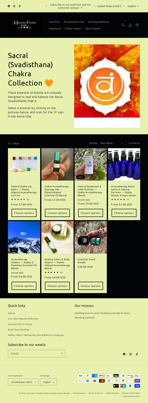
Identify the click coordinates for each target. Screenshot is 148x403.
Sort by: (93, 143)
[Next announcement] (94, 6)
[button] (123, 25)
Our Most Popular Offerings (23, 318)
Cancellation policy (131, 396)
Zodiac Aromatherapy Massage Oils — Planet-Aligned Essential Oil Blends (57, 191)
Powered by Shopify (61, 393)
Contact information (131, 393)
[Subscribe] (61, 353)
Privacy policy (79, 393)
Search (11, 313)
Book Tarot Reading (18, 329)
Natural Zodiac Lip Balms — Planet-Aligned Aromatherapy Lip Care (24, 191)
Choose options (24, 212)
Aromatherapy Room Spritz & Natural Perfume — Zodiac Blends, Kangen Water (123, 191)
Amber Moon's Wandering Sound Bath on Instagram (36, 335)
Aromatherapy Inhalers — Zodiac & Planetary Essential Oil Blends (24, 264)
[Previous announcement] (46, 6)
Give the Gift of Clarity (20, 324)
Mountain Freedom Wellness (39, 393)
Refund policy (112, 393)
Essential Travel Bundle (86, 261)
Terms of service (95, 393)
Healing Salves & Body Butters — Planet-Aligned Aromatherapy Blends (57, 264)
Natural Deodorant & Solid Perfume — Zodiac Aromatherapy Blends (90, 191)
